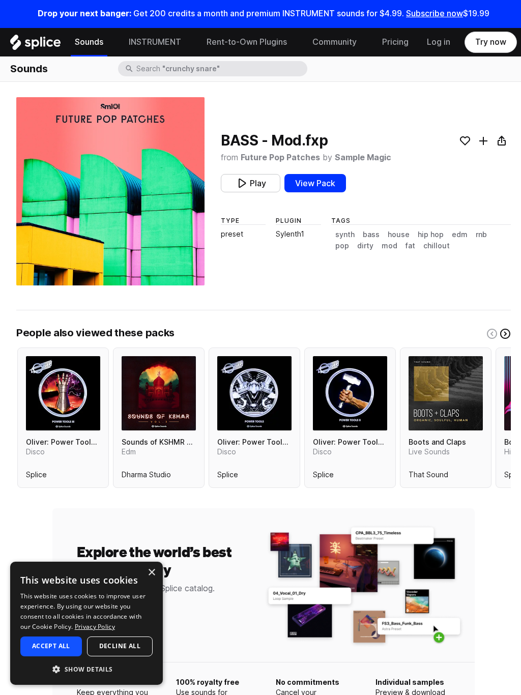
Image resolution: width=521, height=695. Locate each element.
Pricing (395, 42)
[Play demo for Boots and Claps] (445, 393)
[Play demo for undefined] (110, 191)
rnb (481, 234)
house (399, 234)
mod (389, 246)
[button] (86, 669)
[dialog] (86, 623)
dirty (365, 246)
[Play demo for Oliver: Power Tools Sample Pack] (254, 393)
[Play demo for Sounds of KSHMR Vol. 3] (158, 393)
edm (460, 234)
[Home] (35, 45)
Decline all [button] (119, 646)
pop (342, 246)
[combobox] (220, 69)
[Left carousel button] (492, 333)
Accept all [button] (51, 646)
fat (410, 246)
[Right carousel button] (505, 333)
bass (371, 234)
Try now (490, 42)
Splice (36, 477)
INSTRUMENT (155, 42)
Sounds (89, 42)
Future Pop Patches (280, 157)
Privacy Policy (95, 626)
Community (334, 42)
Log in (438, 42)
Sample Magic (363, 157)
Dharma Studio (146, 477)
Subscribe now (434, 13)
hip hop (431, 234)
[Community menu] (364, 42)
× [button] (151, 572)
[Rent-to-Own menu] (294, 42)
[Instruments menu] (188, 42)
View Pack (315, 183)
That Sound (428, 477)
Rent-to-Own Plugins (247, 42)
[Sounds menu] (110, 42)
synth (345, 234)
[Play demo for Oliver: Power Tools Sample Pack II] (350, 393)
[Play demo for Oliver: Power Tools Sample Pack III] (63, 393)
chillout (436, 246)
